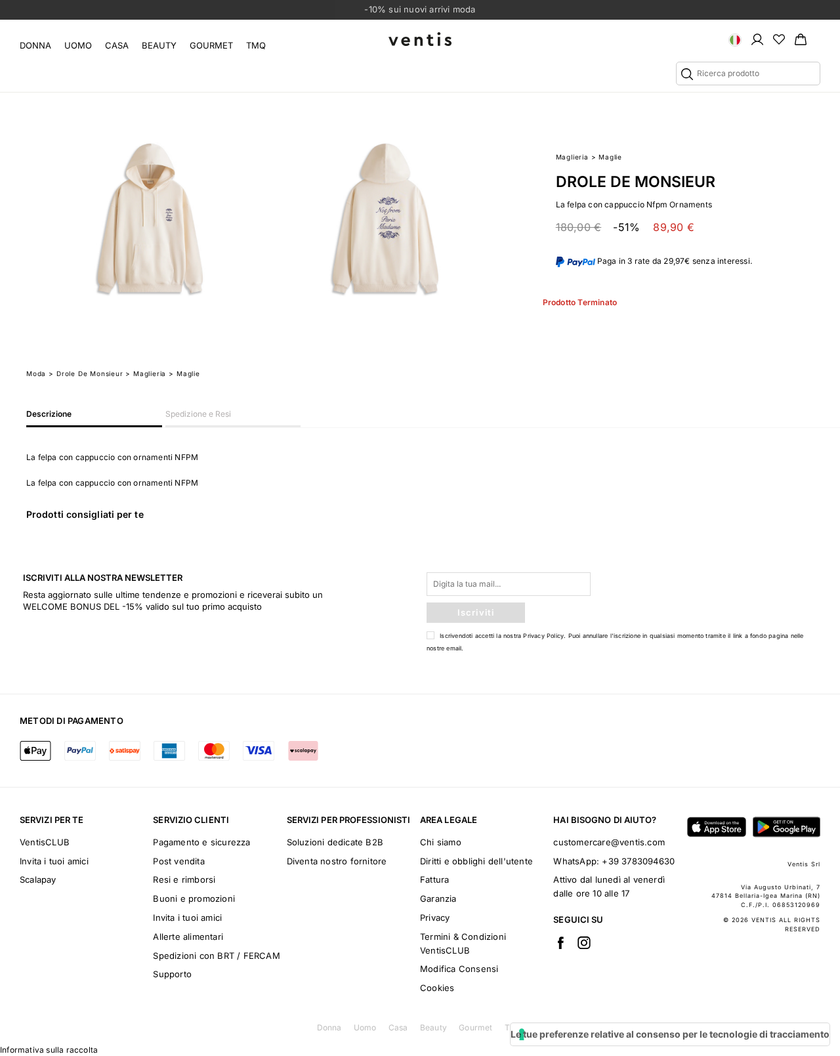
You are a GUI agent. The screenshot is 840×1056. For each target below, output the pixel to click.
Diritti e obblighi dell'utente (476, 861)
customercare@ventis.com (609, 842)
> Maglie (184, 373)
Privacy (435, 917)
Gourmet (211, 45)
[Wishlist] (779, 38)
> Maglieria (145, 373)
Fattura (434, 879)
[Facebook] (560, 942)
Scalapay (38, 879)
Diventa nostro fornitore (337, 861)
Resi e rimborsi (184, 879)
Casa (117, 45)
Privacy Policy (543, 635)
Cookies (437, 987)
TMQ (256, 45)
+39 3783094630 (638, 861)
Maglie (610, 157)
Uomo (78, 45)
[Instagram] (584, 942)
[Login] (757, 38)
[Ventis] (420, 39)
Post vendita (178, 861)
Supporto (172, 974)
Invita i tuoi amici (54, 861)
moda (36, 373)
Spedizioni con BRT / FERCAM (216, 955)
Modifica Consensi (459, 968)
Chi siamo (440, 842)
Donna (35, 45)
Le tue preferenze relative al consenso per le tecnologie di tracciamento (670, 1034)
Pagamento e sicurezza (201, 842)
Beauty (159, 45)
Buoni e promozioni (194, 898)
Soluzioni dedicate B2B (335, 842)
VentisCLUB (45, 842)
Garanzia (438, 898)
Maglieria (572, 157)
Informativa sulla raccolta (49, 1050)
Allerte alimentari (188, 936)
